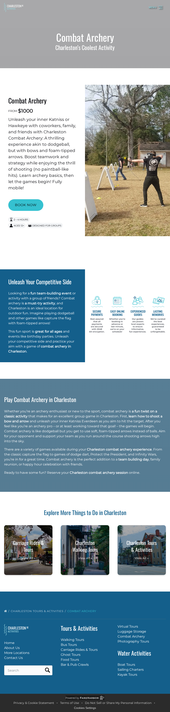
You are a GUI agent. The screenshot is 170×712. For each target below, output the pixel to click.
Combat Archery (27, 100)
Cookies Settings (85, 708)
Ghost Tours (70, 655)
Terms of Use (69, 703)
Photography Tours (133, 641)
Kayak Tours (127, 675)
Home (9, 643)
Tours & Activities (79, 628)
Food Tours (70, 660)
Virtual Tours (128, 626)
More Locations (16, 653)
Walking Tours (72, 640)
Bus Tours (69, 645)
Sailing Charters (131, 670)
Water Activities (134, 653)
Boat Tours (126, 665)
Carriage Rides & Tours (79, 650)
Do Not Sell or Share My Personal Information (118, 703)
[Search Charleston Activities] (47, 670)
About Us (12, 648)
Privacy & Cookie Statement (33, 703)
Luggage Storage (132, 631)
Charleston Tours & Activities (37, 611)
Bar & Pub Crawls (75, 665)
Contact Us (13, 658)
